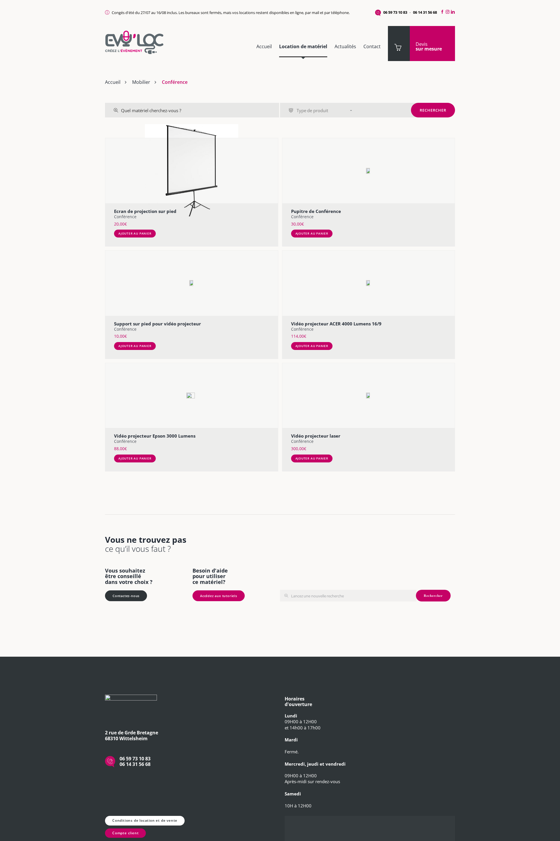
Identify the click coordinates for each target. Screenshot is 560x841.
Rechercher (433, 110)
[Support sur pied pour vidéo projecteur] (191, 283)
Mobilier (141, 82)
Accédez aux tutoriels (218, 596)
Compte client (125, 832)
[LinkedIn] (453, 12)
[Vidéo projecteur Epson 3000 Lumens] (191, 395)
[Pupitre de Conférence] (368, 170)
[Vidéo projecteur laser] (368, 395)
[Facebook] (441, 12)
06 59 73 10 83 (395, 12)
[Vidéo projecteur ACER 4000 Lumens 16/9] (368, 283)
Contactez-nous (126, 596)
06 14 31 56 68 (425, 12)
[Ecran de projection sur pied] (191, 170)
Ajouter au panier (134, 233)
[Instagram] (447, 12)
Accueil (112, 82)
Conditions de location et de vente (144, 820)
